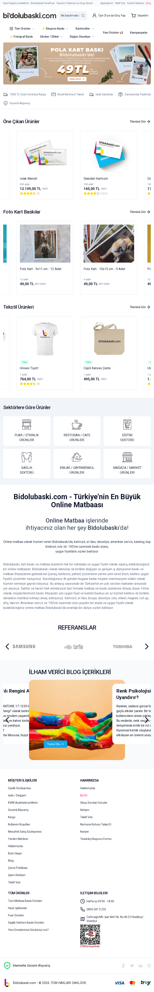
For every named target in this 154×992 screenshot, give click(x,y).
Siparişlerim (106, 3)
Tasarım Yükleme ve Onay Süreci (74, 3)
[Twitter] (132, 965)
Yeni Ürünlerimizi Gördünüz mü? (28, 929)
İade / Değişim (17, 795)
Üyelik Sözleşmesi (19, 788)
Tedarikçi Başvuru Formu (95, 838)
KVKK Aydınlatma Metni (23, 802)
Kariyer (84, 831)
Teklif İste (120, 3)
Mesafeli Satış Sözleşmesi (25, 831)
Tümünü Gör (138, 121)
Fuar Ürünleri (16, 915)
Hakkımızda (15, 846)
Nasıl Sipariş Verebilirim (16, 3)
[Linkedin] (140, 965)
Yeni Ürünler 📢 (113, 32)
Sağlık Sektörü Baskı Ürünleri (26, 922)
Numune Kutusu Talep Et (95, 824)
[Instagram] (149, 965)
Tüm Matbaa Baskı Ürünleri (25, 900)
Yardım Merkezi (135, 3)
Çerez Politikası (17, 867)
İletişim (84, 810)
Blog (148, 3)
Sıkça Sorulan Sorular (93, 802)
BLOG (83, 795)
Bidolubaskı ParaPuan (43, 3)
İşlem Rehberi (16, 875)
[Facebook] (123, 965)
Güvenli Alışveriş (18, 810)
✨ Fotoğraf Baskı (21, 36)
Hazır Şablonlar (17, 908)
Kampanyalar (139, 32)
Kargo (11, 817)
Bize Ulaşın (15, 853)
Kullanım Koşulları (19, 824)
